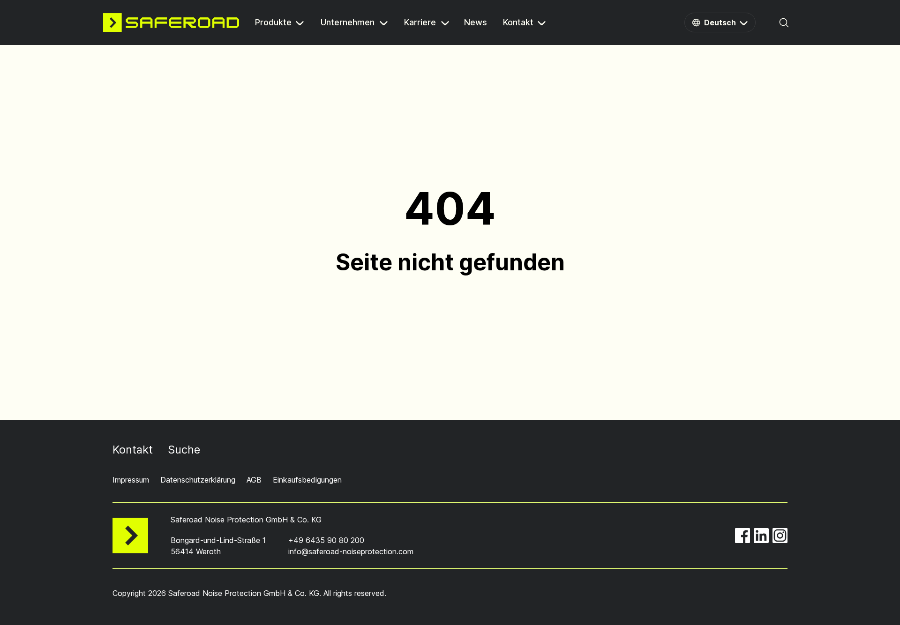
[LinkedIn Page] (761, 535)
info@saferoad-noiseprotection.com (350, 551)
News (475, 23)
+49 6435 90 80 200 (326, 540)
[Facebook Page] (742, 535)
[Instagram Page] (780, 535)
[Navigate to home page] (171, 22)
